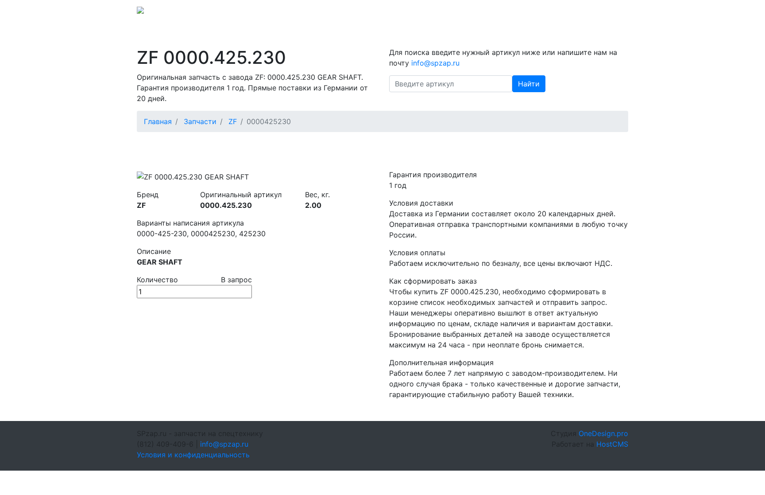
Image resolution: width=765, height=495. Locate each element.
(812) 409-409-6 (564, 12)
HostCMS (612, 444)
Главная (158, 121)
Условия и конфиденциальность (193, 454)
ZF (232, 121)
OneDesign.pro (603, 433)
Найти (529, 83)
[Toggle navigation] (615, 13)
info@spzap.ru (505, 12)
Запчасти (200, 121)
